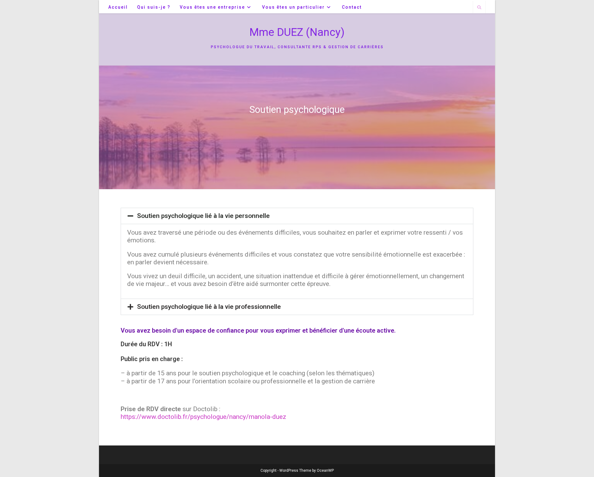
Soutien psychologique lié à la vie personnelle (203, 215)
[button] (297, 216)
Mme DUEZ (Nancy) (297, 32)
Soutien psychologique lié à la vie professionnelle (209, 306)
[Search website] (479, 8)
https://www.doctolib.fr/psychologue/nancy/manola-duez (203, 416)
